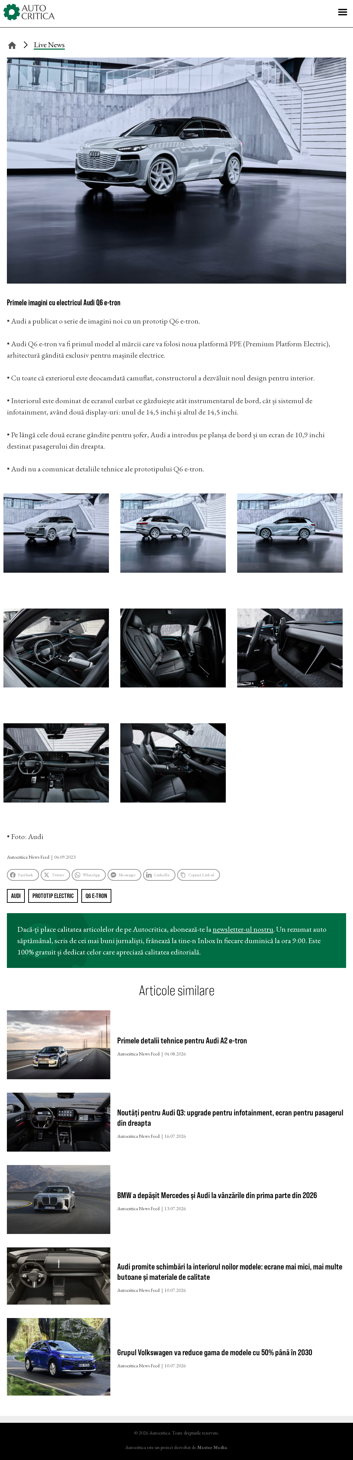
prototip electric (53, 895)
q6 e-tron (96, 895)
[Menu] (342, 12)
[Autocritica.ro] (29, 12)
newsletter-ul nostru (243, 929)
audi (16, 895)
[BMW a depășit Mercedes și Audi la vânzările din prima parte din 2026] (58, 1201)
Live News (49, 45)
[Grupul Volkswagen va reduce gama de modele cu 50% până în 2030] (58, 1358)
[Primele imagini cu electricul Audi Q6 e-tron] (176, 281)
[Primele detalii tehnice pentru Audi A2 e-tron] (58, 1046)
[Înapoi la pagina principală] (12, 44)
